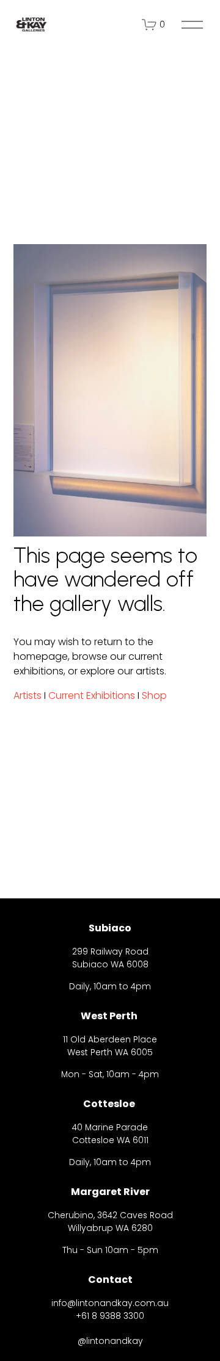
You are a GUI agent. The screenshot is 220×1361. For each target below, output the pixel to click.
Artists (27, 695)
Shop (154, 695)
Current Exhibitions (91, 695)
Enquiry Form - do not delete (102, 1276)
